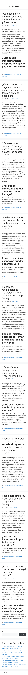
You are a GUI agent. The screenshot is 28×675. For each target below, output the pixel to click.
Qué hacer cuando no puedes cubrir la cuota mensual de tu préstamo (13, 221)
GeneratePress (22, 673)
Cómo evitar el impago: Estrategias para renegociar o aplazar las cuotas (13, 147)
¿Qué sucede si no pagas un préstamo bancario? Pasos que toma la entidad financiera (13, 90)
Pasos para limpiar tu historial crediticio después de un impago (13, 500)
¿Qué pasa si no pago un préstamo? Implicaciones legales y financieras (14, 18)
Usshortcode (14, 6)
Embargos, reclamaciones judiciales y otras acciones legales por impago (13, 292)
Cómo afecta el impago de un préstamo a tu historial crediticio (12, 371)
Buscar (4, 632)
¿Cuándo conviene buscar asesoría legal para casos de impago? (14, 570)
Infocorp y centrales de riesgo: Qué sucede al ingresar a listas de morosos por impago (13, 444)
